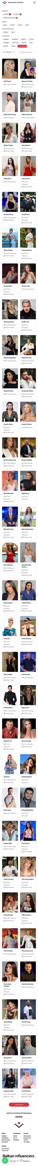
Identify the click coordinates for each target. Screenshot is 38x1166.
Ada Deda (7, 81)
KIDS (31, 42)
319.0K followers (10, 218)
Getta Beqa (8, 1022)
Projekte (5, 1142)
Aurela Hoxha (27, 424)
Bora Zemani (8, 565)
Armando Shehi (27, 391)
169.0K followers (10, 813)
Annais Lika (26, 286)
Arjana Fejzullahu (10, 358)
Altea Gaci (7, 178)
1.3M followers (28, 463)
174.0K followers (28, 289)
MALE (13, 32)
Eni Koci (6, 777)
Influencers (6, 1140)
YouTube (26, 1142)
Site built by (15, 1161)
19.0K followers (28, 677)
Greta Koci (8, 1058)
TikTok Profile (27, 87)
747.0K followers (10, 1061)
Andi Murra (26, 214)
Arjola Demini (8, 391)
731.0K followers (10, 780)
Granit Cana (26, 1022)
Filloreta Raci (26, 915)
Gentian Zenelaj (27, 984)
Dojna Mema (26, 603)
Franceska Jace (27, 951)
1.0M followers (10, 118)
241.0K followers (28, 84)
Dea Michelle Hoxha (26, 566)
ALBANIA (6, 14)
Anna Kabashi (27, 250)
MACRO (12, 25)
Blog (15, 1138)
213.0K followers (28, 987)
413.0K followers (28, 954)
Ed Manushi (26, 674)
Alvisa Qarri (26, 178)
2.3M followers (28, 744)
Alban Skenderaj (10, 114)
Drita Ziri (7, 638)
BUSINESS (15, 39)
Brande (4, 1136)
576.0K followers (10, 711)
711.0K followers (10, 463)
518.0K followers (10, 918)
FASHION (6, 39)
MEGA (5, 25)
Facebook (27, 1138)
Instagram (27, 1136)
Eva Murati (25, 843)
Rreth (15, 1136)
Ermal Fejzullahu (27, 810)
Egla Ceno (25, 708)
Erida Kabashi (27, 777)
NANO (27, 25)
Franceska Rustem (7, 985)
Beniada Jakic (9, 493)
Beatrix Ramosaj (10, 460)
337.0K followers (28, 118)
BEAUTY (23, 39)
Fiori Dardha (8, 951)
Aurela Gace (8, 424)
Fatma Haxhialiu (27, 879)
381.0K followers (28, 361)
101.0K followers (28, 711)
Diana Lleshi (8, 603)
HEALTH (5, 46)
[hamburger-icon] (34, 2)
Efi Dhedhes (8, 708)
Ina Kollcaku (26, 1091)
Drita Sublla (8, 674)
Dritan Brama (26, 638)
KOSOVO (16, 14)
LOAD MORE (19, 1104)
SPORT (13, 46)
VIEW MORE (22, 46)
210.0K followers (10, 84)
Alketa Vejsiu (8, 145)
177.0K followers (10, 1094)
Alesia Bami (26, 145)
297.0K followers (10, 361)
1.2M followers (28, 427)
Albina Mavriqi (27, 114)
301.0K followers (10, 394)
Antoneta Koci (9, 322)
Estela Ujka (8, 843)
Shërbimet (5, 1138)
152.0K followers (10, 182)
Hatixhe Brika (27, 1058)
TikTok (26, 1140)
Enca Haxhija (26, 741)
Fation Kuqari (8, 879)
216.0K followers (28, 1025)
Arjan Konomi (27, 358)
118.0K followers (28, 1061)
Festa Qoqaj (8, 915)
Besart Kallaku (27, 460)
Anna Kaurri (8, 286)
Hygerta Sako (9, 1091)
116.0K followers (10, 325)
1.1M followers (9, 148)
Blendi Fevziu (8, 529)
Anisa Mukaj (8, 250)
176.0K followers (10, 677)
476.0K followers (10, 253)
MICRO (20, 25)
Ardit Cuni (25, 322)
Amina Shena (8, 214)
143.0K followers (10, 954)
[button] (5, 1161)
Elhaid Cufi (7, 741)
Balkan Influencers (15, 2)
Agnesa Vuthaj (27, 81)
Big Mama (25, 493)
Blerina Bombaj (27, 529)
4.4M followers (28, 642)
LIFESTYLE (15, 42)
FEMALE (5, 32)
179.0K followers (10, 846)
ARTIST (31, 39)
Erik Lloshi (7, 810)
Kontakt (16, 1140)
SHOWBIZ (6, 42)
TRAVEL (24, 42)
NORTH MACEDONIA (9, 18)
